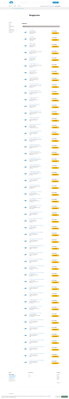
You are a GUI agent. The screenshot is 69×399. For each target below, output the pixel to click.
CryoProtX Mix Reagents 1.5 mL (33, 70)
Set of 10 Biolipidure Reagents (33, 77)
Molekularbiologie (17, 8)
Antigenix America (35, 132)
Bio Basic (34, 31)
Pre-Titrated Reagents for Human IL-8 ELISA (35, 299)
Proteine (10, 25)
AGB (28, 374)
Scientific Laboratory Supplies (37, 51)
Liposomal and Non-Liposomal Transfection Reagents (36, 272)
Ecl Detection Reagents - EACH (33, 63)
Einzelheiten (55, 33)
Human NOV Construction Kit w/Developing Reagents (36, 326)
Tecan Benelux (35, 105)
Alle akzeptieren (64, 396)
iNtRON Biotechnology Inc (36, 186)
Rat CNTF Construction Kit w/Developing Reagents (36, 292)
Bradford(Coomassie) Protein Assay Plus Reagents (36, 218)
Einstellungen (58, 396)
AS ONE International (36, 78)
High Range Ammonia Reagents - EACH (34, 90)
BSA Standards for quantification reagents (35, 124)
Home (13, 8)
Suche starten (55, 2)
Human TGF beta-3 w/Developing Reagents (35, 178)
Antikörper (10, 22)
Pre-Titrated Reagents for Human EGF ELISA (35, 191)
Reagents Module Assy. (32, 43)
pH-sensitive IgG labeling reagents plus (34, 144)
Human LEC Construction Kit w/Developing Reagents (36, 346)
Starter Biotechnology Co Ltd (37, 152)
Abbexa (34, 267)
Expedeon (34, 125)
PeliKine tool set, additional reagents (34, 104)
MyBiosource (35, 206)
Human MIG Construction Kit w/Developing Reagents (36, 319)
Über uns (29, 375)
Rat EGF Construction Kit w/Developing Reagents (36, 252)
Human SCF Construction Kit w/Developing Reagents (36, 333)
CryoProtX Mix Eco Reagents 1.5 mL (34, 97)
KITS (9, 23)
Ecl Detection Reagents (32, 50)
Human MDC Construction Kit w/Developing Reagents (36, 353)
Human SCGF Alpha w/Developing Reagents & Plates (36, 245)
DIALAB (34, 58)
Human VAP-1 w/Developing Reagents (34, 117)
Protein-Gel (10, 32)
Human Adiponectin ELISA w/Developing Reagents (36, 232)
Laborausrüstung (11, 29)
